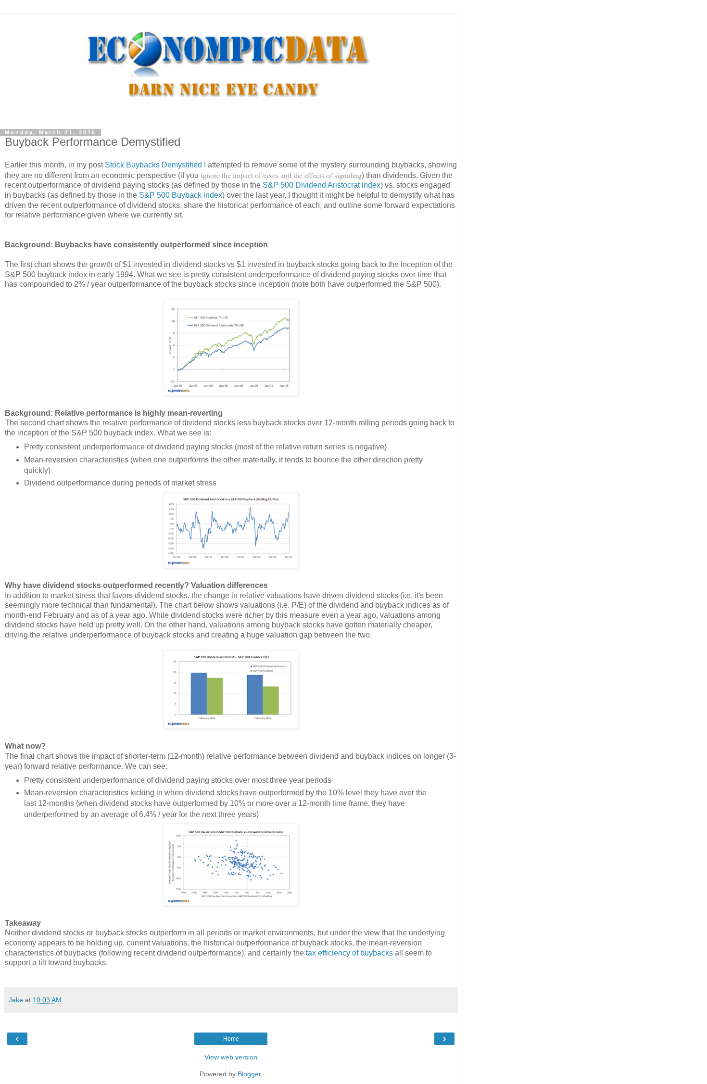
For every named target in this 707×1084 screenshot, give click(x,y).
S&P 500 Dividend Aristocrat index (321, 185)
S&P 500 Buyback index (180, 195)
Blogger (249, 1074)
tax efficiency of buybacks (349, 953)
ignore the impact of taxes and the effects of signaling (281, 175)
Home (231, 1038)
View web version (230, 1057)
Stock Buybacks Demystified (153, 165)
